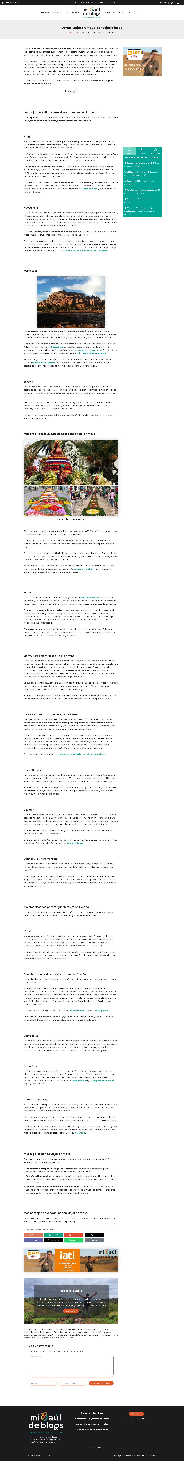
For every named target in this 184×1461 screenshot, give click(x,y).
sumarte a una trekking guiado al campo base (82, 754)
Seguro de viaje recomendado (140, 163)
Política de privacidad (131, 1456)
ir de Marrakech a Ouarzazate (87, 350)
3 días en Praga (90, 188)
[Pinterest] (181, 3)
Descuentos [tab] (129, 153)
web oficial (80, 1132)
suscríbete (136, 1414)
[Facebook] (175, 3)
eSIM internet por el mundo (138, 172)
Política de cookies (148, 1456)
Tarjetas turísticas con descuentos (142, 190)
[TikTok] (172, 3)
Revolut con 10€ (133, 181)
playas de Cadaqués (103, 1080)
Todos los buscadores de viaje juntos (92, 1429)
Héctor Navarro (71, 1291)
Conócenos (71, 1311)
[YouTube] (165, 3)
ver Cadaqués (80, 1080)
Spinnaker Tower (75, 843)
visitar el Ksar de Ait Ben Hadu (91, 353)
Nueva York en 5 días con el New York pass (86, 250)
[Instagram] (169, 3)
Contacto (97, 1447)
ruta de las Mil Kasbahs (43, 362)
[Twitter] (178, 3)
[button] (161, 3)
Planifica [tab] (142, 153)
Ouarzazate (57, 347)
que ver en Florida (90, 597)
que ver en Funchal (83, 569)
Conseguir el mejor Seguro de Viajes (92, 1424)
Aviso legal (117, 1456)
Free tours (131, 199)
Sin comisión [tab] (155, 153)
